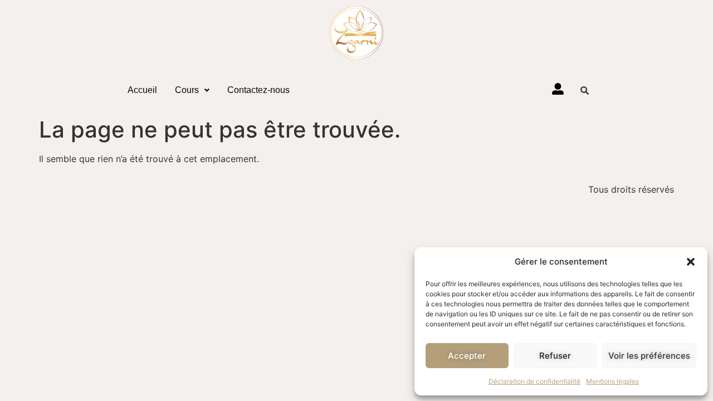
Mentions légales (612, 381)
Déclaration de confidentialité (534, 381)
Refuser (555, 355)
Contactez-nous (258, 90)
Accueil (142, 90)
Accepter (467, 355)
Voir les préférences (649, 355)
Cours (187, 90)
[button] (690, 261)
